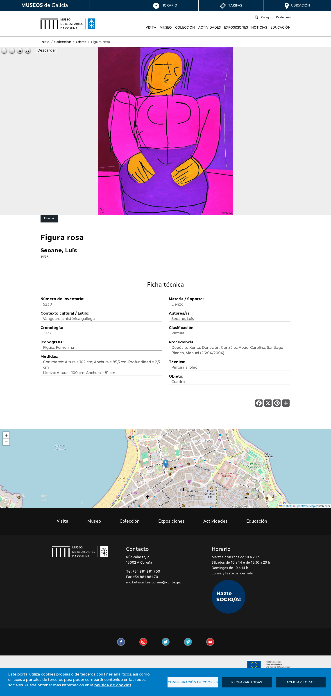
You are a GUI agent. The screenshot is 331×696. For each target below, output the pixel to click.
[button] (165, 464)
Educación (280, 27)
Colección (185, 27)
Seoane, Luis (59, 250)
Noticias (259, 27)
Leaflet (286, 506)
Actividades (209, 27)
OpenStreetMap (305, 506)
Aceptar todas (300, 682)
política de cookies (112, 685)
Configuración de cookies (193, 682)
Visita (151, 27)
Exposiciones (236, 27)
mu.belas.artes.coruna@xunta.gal (153, 582)
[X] (267, 403)
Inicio (45, 42)
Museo (166, 27)
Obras (81, 42)
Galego (265, 17)
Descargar (46, 50)
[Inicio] (68, 23)
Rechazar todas (246, 682)
